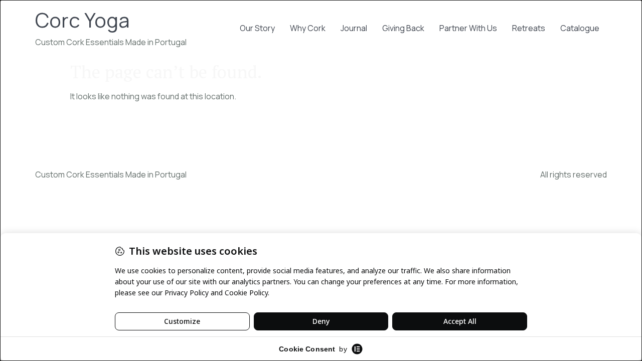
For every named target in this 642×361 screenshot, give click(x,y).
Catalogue (579, 28)
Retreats (528, 28)
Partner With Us (468, 28)
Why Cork (308, 28)
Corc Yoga (82, 20)
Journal (354, 28)
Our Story (257, 28)
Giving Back (403, 28)
